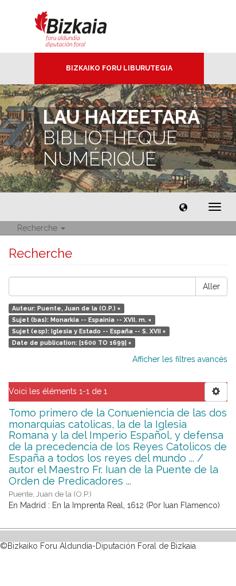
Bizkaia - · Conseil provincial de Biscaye (82, 26)
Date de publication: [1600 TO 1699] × (71, 342)
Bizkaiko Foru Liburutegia (119, 68)
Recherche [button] (38, 228)
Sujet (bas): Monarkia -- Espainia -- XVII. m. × (81, 319)
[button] (183, 207)
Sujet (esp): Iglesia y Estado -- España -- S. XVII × (89, 331)
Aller (211, 286)
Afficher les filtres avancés (179, 359)
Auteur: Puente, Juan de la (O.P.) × (66, 308)
